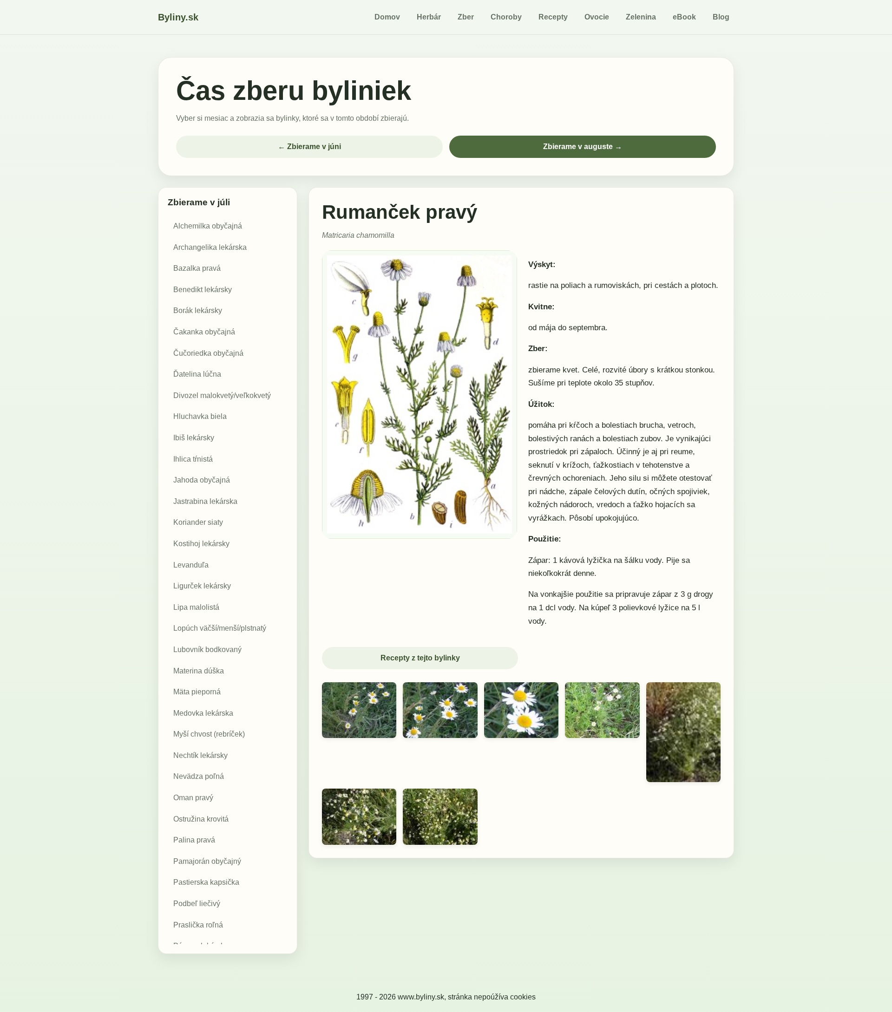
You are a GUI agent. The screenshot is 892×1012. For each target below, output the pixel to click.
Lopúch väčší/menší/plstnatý (219, 628)
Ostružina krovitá (201, 819)
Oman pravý (193, 798)
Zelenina (641, 17)
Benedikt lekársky (202, 290)
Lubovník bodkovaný (207, 649)
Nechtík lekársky (200, 755)
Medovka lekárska (203, 713)
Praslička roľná (198, 925)
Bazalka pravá (197, 268)
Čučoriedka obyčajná (208, 353)
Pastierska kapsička (206, 883)
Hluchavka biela (200, 416)
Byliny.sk (178, 17)
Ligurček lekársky (202, 586)
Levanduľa (191, 565)
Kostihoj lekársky (201, 544)
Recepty (553, 17)
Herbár (429, 17)
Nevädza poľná (198, 777)
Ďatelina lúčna (197, 374)
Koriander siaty (198, 522)
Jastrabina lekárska (205, 501)
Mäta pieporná (197, 692)
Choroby (506, 17)
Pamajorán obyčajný (207, 861)
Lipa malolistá (196, 607)
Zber (466, 17)
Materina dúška (198, 671)
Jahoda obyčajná (201, 480)
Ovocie (596, 17)
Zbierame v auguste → (582, 146)
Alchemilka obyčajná (207, 226)
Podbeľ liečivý (196, 904)
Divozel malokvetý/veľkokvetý (222, 395)
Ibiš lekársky (193, 438)
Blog (721, 17)
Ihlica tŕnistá (193, 459)
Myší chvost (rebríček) (209, 734)
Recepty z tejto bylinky (420, 658)
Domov (387, 17)
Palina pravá (194, 840)
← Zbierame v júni (309, 146)
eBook (684, 17)
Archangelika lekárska (210, 247)
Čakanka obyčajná (204, 332)
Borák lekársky (197, 311)
